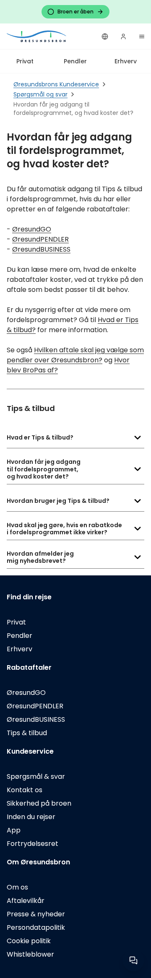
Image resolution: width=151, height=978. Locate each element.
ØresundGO (31, 229)
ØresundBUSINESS (41, 249)
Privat (25, 61)
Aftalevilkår (25, 900)
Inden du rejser (31, 817)
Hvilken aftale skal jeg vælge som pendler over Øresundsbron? (75, 355)
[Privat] (37, 36)
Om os (17, 887)
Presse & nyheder (36, 914)
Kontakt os (24, 790)
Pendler (75, 61)
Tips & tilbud (27, 733)
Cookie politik (29, 941)
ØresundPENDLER (40, 239)
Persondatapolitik (36, 927)
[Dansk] (105, 36)
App (14, 830)
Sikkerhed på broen (39, 803)
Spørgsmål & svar (36, 776)
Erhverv (126, 61)
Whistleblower (30, 954)
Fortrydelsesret (32, 843)
